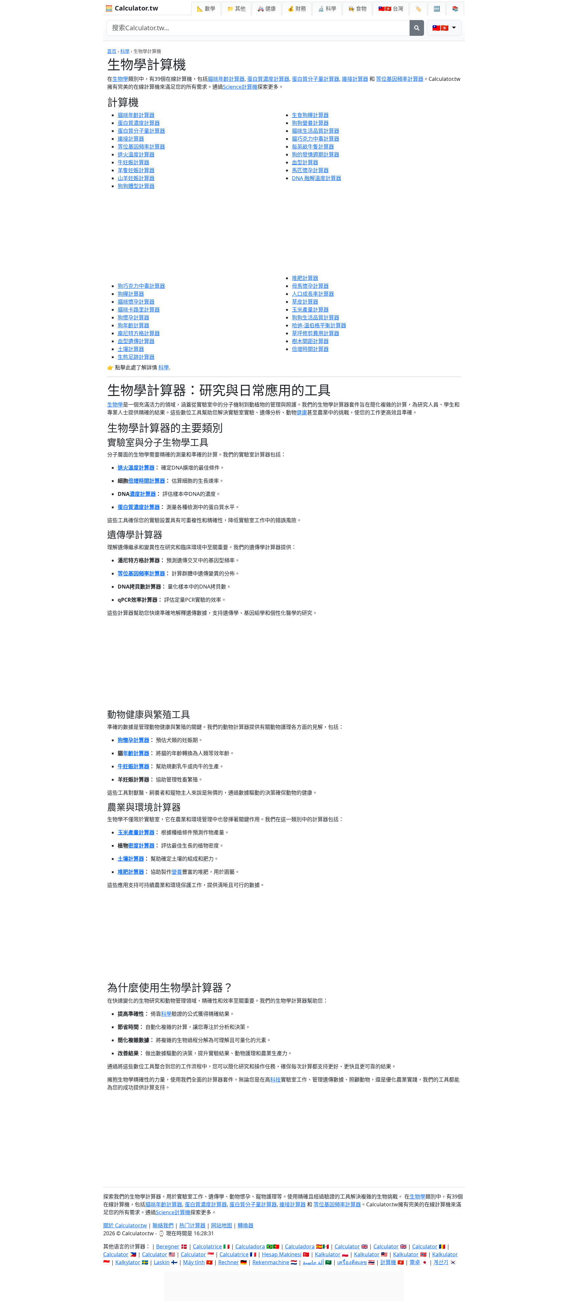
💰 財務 (297, 8)
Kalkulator (328, 1254)
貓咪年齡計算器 (226, 78)
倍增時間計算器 (310, 349)
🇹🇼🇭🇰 (390, 8)
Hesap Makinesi (281, 1254)
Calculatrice (234, 1254)
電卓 (415, 1262)
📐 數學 (206, 8)
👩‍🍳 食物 (357, 8)
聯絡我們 (163, 1225)
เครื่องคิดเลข (352, 1262)
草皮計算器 (305, 301)
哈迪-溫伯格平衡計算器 (319, 325)
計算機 (388, 1262)
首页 (111, 51)
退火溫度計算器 (136, 154)
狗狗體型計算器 (136, 186)
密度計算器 (141, 845)
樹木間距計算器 (310, 341)
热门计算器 (192, 1225)
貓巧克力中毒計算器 (315, 138)
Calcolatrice (207, 1246)
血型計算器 (305, 162)
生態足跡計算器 (136, 356)
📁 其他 (236, 8)
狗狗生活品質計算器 (315, 317)
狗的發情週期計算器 (315, 154)
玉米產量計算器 (310, 309)
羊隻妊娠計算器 (136, 170)
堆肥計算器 (305, 278)
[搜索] (417, 28)
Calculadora (250, 1246)
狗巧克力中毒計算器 (141, 286)
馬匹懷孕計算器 (310, 170)
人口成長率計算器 (313, 293)
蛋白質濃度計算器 (268, 78)
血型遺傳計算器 (136, 341)
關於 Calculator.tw (125, 1225)
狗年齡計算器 (133, 325)
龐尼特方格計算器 (139, 333)
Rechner (228, 1262)
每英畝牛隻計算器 (313, 146)
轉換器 (245, 1225)
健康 (301, 412)
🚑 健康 (266, 8)
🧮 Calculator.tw (131, 8)
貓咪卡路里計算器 (139, 309)
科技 (275, 1079)
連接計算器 (355, 78)
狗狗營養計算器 (310, 123)
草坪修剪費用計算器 (315, 333)
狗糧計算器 (131, 293)
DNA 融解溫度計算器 (316, 178)
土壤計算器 (131, 349)
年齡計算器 (136, 753)
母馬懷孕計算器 (310, 286)
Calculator (347, 1246)
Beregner (167, 1246)
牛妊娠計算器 (133, 162)
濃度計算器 (143, 494)
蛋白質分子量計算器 (315, 78)
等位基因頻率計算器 (399, 78)
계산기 (441, 1262)
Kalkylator (127, 1262)
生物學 (120, 78)
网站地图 (221, 1225)
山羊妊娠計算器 (136, 178)
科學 (125, 51)
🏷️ (418, 8)
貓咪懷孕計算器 (136, 301)
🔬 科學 (327, 8)
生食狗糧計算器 (310, 115)
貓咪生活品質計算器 (315, 130)
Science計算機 (240, 86)
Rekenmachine (270, 1262)
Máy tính (194, 1262)
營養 (177, 871)
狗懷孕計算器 (133, 317)
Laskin (162, 1262)
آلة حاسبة (313, 1262)
